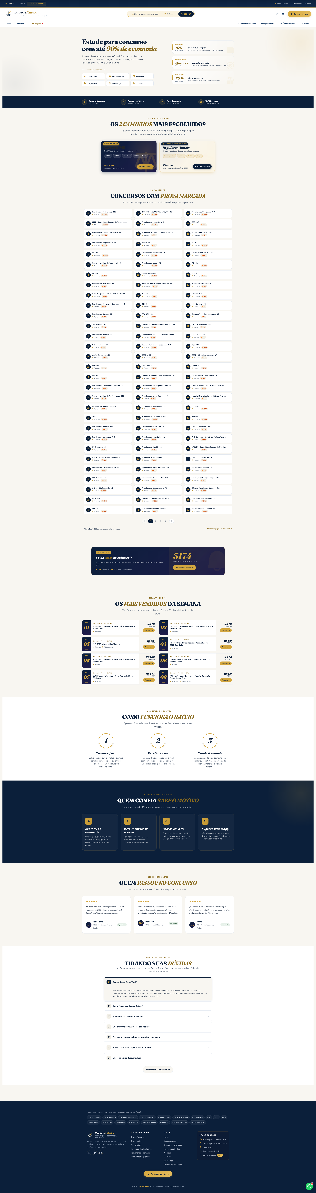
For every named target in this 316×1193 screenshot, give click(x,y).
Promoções (36, 23)
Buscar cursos (170, 1141)
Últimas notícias (289, 24)
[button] (1, 1092)
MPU (224, 1117)
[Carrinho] (283, 14)
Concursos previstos (248, 24)
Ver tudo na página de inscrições (218, 529)
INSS (216, 1117)
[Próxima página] (171, 521)
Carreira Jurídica (110, 1117)
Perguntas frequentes (140, 1157)
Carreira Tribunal (164, 1117)
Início (9, 24)
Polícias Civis (133, 1122)
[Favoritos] (276, 14)
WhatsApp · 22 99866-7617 (214, 1139)
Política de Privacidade (174, 1164)
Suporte (308, 4)
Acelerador (136, 1145)
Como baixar (136, 1141)
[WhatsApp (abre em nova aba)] (89, 1153)
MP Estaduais (93, 1122)
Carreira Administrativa (128, 1117)
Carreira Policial (94, 1117)
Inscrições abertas (268, 24)
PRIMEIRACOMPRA (37, 4)
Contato (305, 24)
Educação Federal (149, 1122)
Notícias (167, 1153)
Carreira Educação (147, 1117)
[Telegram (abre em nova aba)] (95, 1153)
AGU (208, 1117)
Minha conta (298, 4)
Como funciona (137, 1137)
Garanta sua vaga (301, 14)
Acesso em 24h (282, 4)
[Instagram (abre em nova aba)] (100, 1153)
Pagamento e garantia (140, 1153)
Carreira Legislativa (181, 1117)
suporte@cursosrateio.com (215, 1143)
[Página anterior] (144, 521)
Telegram (207, 1147)
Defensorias (120, 1122)
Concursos (20, 24)
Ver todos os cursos (159, 1174)
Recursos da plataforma (141, 1149)
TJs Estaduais (107, 1122)
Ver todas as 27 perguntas (156, 1069)
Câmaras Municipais (179, 1122)
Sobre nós (168, 1161)
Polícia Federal (197, 1117)
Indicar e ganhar (212, 1155)
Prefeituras (164, 1122)
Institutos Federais (197, 1122)
